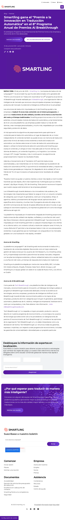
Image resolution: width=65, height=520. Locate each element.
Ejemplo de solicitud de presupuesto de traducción (17, 484)
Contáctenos (38, 481)
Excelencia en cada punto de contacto (14, 488)
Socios (36, 470)
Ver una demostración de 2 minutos (38, 39)
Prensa (36, 473)
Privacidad (37, 504)
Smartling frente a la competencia (16, 492)
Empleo (36, 467)
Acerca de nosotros (40, 465)
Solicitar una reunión (13, 39)
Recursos (37, 484)
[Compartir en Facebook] (10, 52)
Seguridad (7, 495)
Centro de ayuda (40, 489)
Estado (36, 486)
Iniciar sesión (46, 2)
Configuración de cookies (9, 518)
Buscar (54, 2)
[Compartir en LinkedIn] (13, 52)
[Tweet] (8, 52)
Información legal (46, 504)
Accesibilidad (8, 481)
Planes (6, 467)
